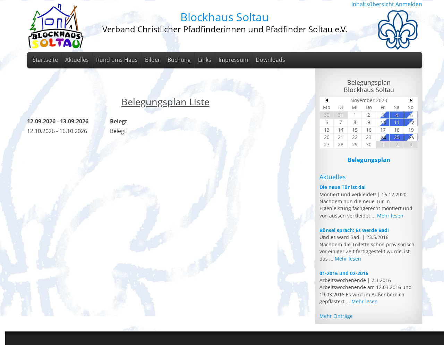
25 (397, 137)
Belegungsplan (369, 160)
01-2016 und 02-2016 (343, 273)
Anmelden (408, 4)
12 (411, 122)
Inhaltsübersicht (372, 4)
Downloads (270, 60)
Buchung (179, 60)
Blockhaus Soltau (224, 16)
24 (383, 137)
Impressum (233, 60)
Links (204, 60)
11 (397, 122)
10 (383, 122)
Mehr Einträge (336, 316)
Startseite (45, 60)
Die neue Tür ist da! (342, 187)
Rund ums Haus (117, 60)
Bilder (152, 60)
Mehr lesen (390, 215)
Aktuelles (77, 60)
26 (411, 137)
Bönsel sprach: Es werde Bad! (354, 230)
